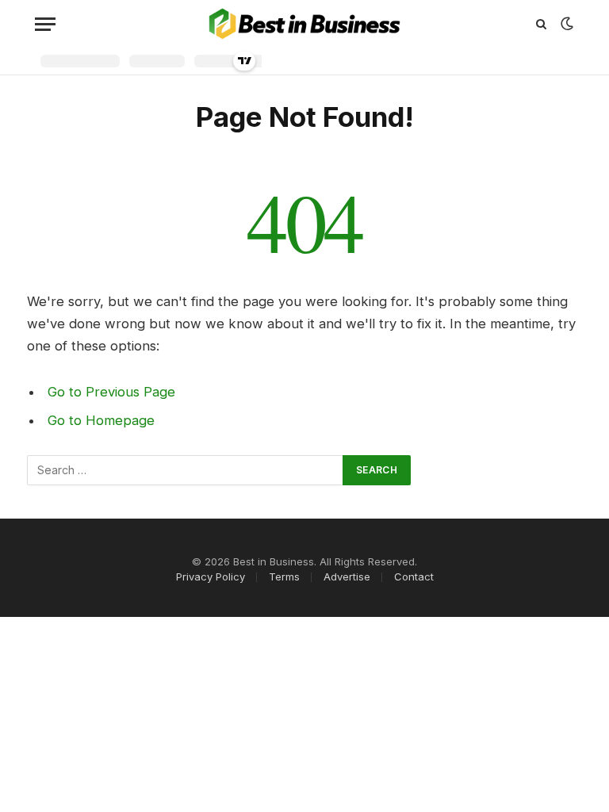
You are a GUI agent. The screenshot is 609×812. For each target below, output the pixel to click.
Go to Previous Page (111, 392)
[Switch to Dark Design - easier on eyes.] (565, 24)
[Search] (541, 24)
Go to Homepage (101, 420)
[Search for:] (185, 470)
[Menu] (45, 24)
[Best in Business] (305, 24)
